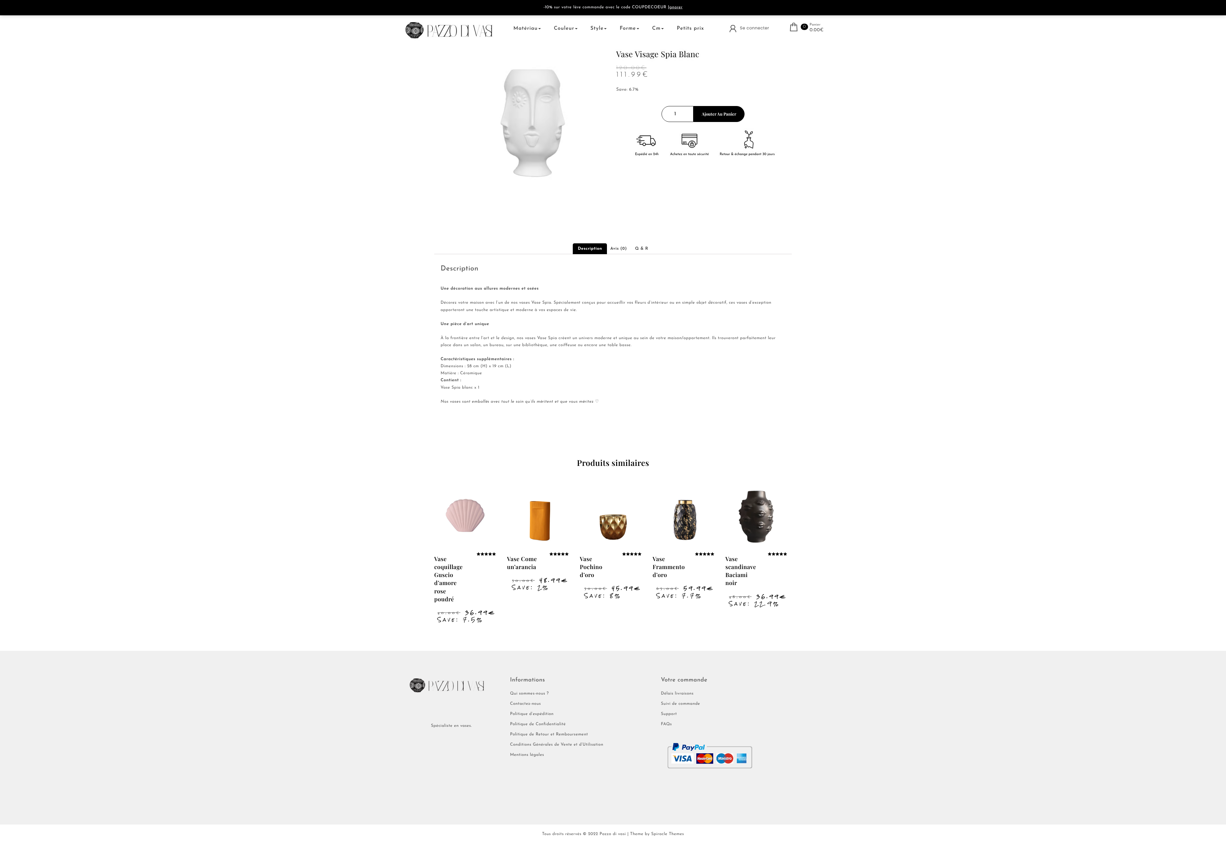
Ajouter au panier (719, 114)
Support (669, 714)
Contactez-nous (525, 704)
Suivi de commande (680, 704)
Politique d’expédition (532, 714)
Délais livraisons (677, 694)
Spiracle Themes (667, 834)
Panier (815, 25)
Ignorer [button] (675, 7)
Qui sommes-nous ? (529, 694)
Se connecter (754, 28)
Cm (656, 28)
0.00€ (817, 30)
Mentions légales (527, 755)
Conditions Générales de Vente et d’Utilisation (556, 745)
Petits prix (690, 28)
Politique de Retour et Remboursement (549, 735)
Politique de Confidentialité (538, 724)
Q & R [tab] (641, 249)
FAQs (666, 724)
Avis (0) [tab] (618, 249)
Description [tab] (590, 249)
